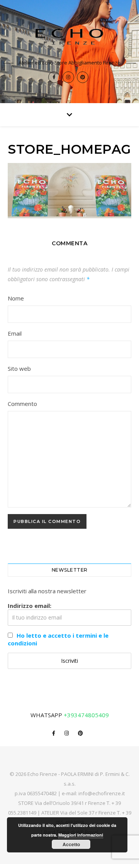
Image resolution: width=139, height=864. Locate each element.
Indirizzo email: (29, 605)
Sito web (19, 368)
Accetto (71, 844)
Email (15, 333)
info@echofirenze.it (101, 793)
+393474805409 (86, 715)
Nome (16, 298)
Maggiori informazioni (80, 835)
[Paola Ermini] (69, 36)
